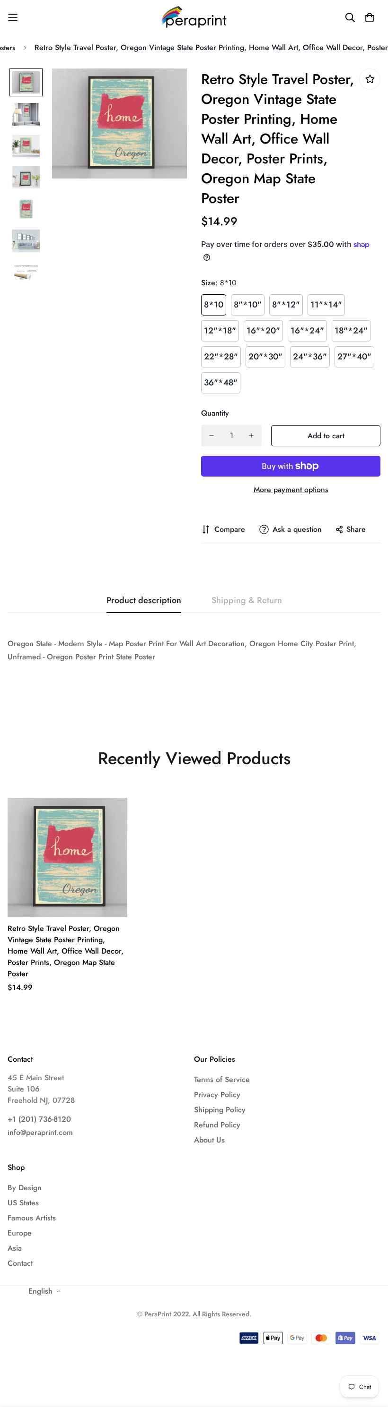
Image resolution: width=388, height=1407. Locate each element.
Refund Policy (217, 1124)
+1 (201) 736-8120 (39, 1119)
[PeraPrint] (194, 17)
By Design (25, 1187)
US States (23, 1202)
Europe (20, 1233)
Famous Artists (32, 1217)
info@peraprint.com (40, 1132)
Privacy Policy (217, 1094)
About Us (209, 1139)
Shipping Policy (220, 1109)
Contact (20, 1263)
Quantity (215, 413)
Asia (15, 1248)
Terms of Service (222, 1079)
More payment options (291, 489)
